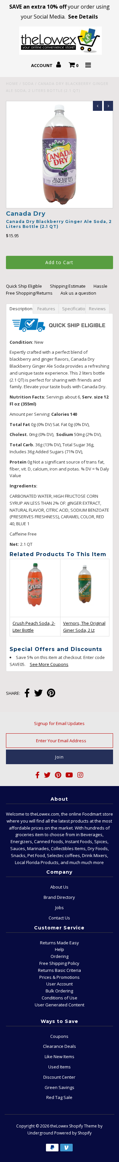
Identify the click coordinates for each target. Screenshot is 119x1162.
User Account (59, 984)
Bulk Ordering (59, 991)
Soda (28, 83)
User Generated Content (59, 1005)
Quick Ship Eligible (24, 286)
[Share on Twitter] (38, 694)
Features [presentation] (46, 309)
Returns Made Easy (59, 943)
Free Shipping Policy (59, 963)
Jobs (59, 907)
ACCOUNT (42, 65)
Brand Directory (59, 897)
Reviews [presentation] (98, 309)
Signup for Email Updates (59, 723)
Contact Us (59, 918)
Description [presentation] (21, 309)
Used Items (59, 1067)
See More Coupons (45, 664)
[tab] (19, 308)
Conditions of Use (59, 998)
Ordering (59, 956)
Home (12, 83)
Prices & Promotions (59, 977)
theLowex (59, 1126)
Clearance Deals (59, 1046)
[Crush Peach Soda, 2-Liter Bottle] (35, 611)
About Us (59, 887)
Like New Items (59, 1056)
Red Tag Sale (59, 1097)
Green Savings (59, 1087)
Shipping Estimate (68, 286)
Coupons (59, 1036)
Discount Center (59, 1077)
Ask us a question (78, 293)
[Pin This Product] (51, 694)
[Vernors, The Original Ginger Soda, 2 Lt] (84, 610)
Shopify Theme (83, 1126)
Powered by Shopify (73, 1133)
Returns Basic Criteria (59, 970)
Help (59, 949)
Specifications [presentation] (74, 309)
